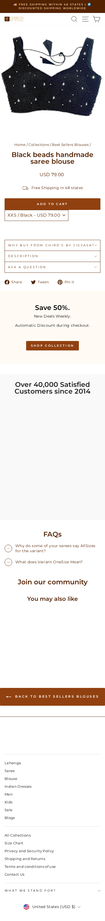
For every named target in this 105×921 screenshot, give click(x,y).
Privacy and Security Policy (29, 851)
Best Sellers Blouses (70, 145)
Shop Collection (52, 345)
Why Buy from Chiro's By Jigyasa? (51, 245)
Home (20, 145)
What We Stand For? (30, 890)
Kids (8, 802)
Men (9, 794)
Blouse (11, 779)
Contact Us (14, 874)
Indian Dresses (18, 786)
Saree (10, 771)
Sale (8, 810)
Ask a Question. (28, 267)
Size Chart (14, 843)
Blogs (10, 818)
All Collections (18, 835)
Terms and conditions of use (30, 867)
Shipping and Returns (25, 859)
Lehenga (13, 763)
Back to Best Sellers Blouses (56, 696)
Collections (39, 145)
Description (23, 256)
